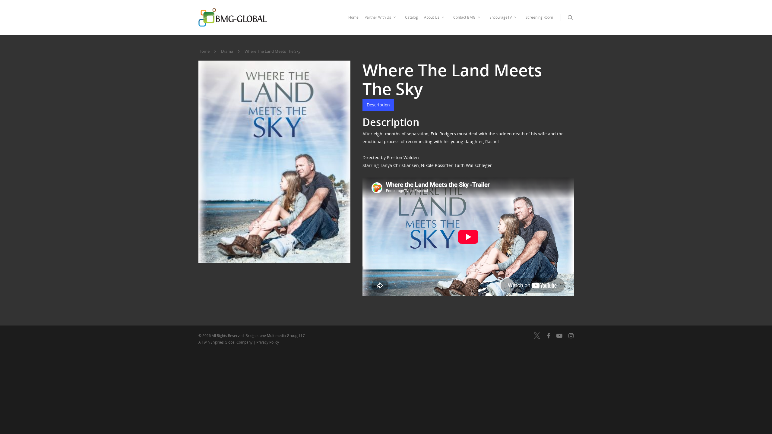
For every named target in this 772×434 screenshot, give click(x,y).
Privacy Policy (267, 342)
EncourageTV (500, 17)
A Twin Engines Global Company (225, 342)
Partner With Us (378, 17)
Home (353, 17)
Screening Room (539, 17)
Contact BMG (464, 17)
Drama (227, 51)
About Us (431, 17)
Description (378, 105)
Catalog (411, 17)
